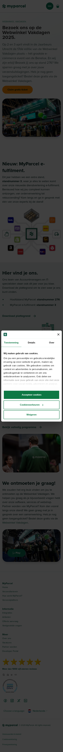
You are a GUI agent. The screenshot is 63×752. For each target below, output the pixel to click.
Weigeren (31, 414)
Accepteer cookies (31, 394)
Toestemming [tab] (11, 342)
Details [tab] (31, 342)
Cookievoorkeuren (30, 404)
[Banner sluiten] (58, 334)
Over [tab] (51, 342)
